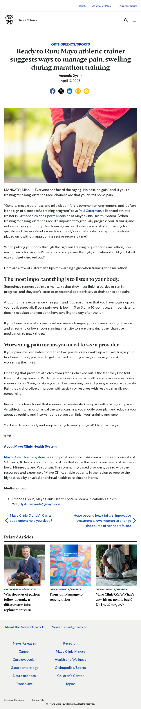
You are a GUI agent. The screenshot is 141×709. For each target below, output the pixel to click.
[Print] (86, 90)
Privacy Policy (39, 700)
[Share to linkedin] (70, 90)
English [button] (81, 6)
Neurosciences (24, 675)
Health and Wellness (70, 659)
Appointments (128, 6)
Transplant (24, 683)
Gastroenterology (24, 667)
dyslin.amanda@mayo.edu (40, 504)
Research (70, 643)
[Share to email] (78, 90)
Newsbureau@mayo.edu (70, 627)
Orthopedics (28, 216)
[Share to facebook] (53, 90)
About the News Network (24, 627)
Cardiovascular (24, 659)
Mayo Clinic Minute (70, 651)
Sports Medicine (57, 216)
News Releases (24, 643)
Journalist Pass (101, 6)
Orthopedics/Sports (70, 667)
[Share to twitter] (61, 90)
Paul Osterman (90, 210)
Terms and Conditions (14, 700)
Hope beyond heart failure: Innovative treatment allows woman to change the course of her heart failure (102, 520)
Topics (70, 683)
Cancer (24, 651)
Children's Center (70, 675)
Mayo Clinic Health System (24, 457)
